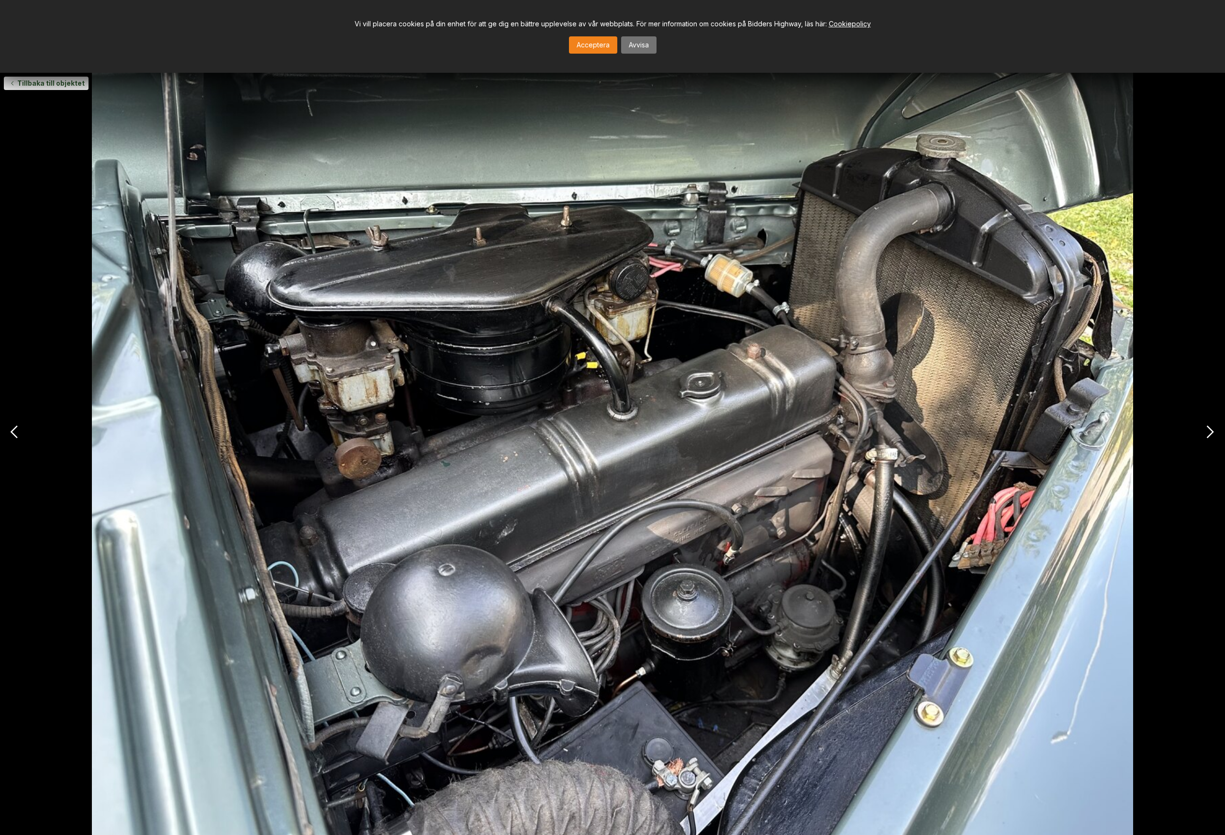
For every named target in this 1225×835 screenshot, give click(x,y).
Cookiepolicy (850, 24)
